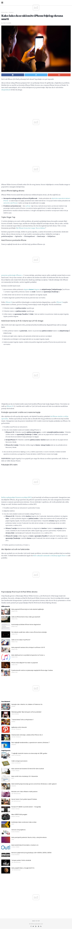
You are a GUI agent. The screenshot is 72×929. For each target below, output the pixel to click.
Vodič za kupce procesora (19, 761)
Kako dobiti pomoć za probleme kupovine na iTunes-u (28, 655)
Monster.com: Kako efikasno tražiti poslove (24, 791)
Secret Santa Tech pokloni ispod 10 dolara (24, 799)
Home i (31, 289)
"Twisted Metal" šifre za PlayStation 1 (22, 720)
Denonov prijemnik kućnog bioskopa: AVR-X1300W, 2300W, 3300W (31, 853)
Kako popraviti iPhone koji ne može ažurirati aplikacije (27, 609)
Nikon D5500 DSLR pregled (19, 814)
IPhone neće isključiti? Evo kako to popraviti (24, 663)
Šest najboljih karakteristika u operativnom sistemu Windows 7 (30, 742)
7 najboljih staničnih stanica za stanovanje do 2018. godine (29, 753)
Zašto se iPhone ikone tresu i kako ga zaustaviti (25, 617)
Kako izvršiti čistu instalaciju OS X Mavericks (24, 776)
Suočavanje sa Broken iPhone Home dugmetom (26, 624)
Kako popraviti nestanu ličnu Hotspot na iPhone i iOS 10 (28, 647)
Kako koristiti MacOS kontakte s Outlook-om (24, 845)
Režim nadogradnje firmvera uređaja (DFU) (16, 497)
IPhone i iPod (4, 12)
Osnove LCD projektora (18, 830)
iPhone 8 (9, 302)
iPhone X (59, 302)
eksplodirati (5, 90)
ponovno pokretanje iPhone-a (11, 275)
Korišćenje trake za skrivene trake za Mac (24, 822)
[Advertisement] (36, 155)
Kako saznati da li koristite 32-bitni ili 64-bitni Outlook (27, 769)
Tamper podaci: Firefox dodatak (21, 860)
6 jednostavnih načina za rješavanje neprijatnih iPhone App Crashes (32, 670)
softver (28, 206)
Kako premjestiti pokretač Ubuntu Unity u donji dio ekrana (29, 837)
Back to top (36, 921)
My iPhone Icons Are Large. (25, 228)
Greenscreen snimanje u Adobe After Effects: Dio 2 (27, 735)
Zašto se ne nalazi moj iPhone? (20, 640)
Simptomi (11, 12)
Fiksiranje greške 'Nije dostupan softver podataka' (26, 712)
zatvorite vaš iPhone (10, 203)
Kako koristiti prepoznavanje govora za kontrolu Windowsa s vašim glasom (34, 784)
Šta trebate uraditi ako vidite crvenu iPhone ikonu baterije (29, 632)
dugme (26, 289)
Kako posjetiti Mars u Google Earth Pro (22, 868)
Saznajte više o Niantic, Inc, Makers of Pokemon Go (26, 704)
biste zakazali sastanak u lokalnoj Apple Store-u (50, 555)
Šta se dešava (40, 228)
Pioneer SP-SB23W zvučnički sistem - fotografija (26, 807)
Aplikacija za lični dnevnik (19, 727)
